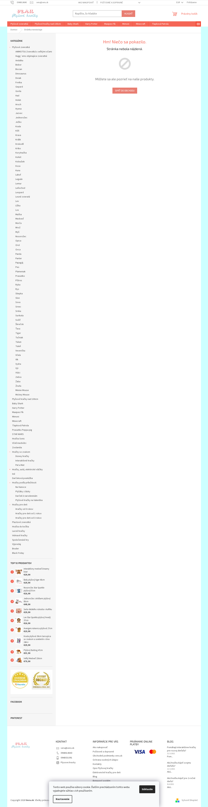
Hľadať (128, 13)
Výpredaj (16, 544)
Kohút (18, 157)
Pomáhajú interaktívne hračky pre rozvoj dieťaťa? (181, 749)
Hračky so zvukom (21, 452)
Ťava (17, 328)
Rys (17, 289)
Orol (17, 245)
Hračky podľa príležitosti (24, 482)
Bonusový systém (101, 780)
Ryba (17, 284)
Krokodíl (19, 144)
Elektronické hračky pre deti (107, 772)
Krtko (18, 148)
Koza (17, 166)
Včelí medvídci (19, 443)
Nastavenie (62, 799)
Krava (18, 135)
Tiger (18, 333)
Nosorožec (20, 236)
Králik (18, 139)
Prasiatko (20, 276)
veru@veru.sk (67, 748)
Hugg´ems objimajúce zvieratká (31, 56)
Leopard (19, 192)
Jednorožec (21, 117)
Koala (18, 126)
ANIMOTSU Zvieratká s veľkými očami (33, 51)
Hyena (18, 108)
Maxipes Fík (18, 412)
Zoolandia (17, 447)
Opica (18, 240)
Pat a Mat (19, 465)
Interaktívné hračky (24, 460)
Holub (18, 100)
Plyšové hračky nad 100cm (25, 399)
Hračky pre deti (19, 504)
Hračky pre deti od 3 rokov (28, 518)
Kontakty (97, 764)
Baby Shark (17, 403)
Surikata (19, 315)
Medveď (19, 218)
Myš (17, 232)
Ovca (18, 249)
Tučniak (19, 337)
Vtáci (17, 372)
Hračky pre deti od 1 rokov (28, 513)
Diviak (18, 78)
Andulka (19, 60)
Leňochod (20, 188)
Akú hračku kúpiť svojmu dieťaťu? (179, 764)
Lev (17, 201)
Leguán (19, 179)
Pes (17, 267)
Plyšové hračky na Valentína (29, 500)
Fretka (18, 82)
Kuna (17, 170)
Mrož (17, 227)
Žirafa (18, 386)
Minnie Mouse (22, 390)
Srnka (18, 311)
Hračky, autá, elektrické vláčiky (27, 469)
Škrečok (19, 324)
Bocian (18, 69)
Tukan (18, 342)
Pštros (18, 280)
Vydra (18, 364)
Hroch (18, 104)
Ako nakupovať (86, 2)
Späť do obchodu (125, 90)
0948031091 (66, 757)
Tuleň (18, 346)
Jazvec (19, 113)
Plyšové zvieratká (21, 47)
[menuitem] (19, 24)
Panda (18, 254)
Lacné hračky (18, 531)
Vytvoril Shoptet (190, 800)
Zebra (18, 377)
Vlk (16, 359)
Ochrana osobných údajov (105, 760)
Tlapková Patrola (20, 425)
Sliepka (19, 293)
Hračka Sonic (18, 438)
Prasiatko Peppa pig (22, 430)
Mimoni (15, 416)
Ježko (18, 122)
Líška (17, 205)
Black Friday (18, 553)
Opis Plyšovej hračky (103, 768)
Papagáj (19, 262)
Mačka (18, 214)
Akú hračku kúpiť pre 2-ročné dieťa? (181, 780)
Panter (18, 258)
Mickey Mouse (22, 394)
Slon (17, 298)
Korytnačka (21, 152)
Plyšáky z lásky (22, 491)
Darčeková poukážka (22, 478)
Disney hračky (22, 456)
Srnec (18, 306)
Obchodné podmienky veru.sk (107, 755)
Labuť (18, 174)
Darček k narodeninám (26, 496)
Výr (17, 368)
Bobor (18, 64)
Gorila (18, 91)
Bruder (15, 548)
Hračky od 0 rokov (24, 509)
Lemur (18, 183)
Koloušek (20, 161)
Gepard (19, 86)
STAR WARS (18, 434)
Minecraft (16, 421)
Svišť (18, 320)
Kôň (17, 130)
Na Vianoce (20, 487)
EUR (178, 2)
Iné (13, 474)
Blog (95, 776)
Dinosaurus (20, 73)
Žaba (17, 381)
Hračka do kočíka (20, 526)
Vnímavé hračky (19, 535)
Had (17, 95)
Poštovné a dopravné (111, 2)
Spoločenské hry (20, 540)
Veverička (20, 350)
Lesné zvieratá (22, 196)
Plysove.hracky (68, 762)
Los (17, 210)
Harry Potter (18, 408)
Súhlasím (147, 789)
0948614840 (66, 753)
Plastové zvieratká (21, 522)
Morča (18, 223)
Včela (18, 355)
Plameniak (20, 271)
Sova (17, 302)
